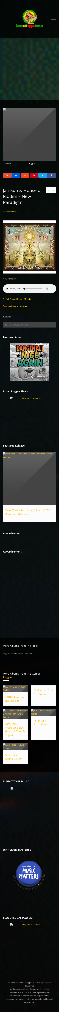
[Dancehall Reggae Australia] (29, 19)
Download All (11, 211)
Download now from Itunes (15, 306)
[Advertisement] (29, 68)
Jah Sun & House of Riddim (18, 299)
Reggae (32, 163)
